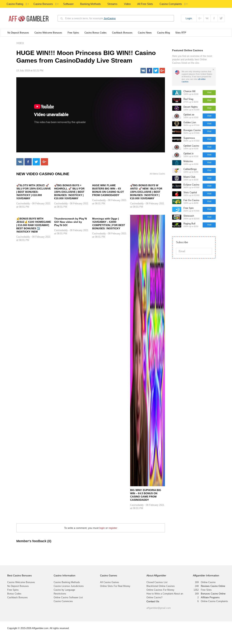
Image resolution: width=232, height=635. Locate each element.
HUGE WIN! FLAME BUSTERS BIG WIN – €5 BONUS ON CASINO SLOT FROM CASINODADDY (108, 190)
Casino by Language (64, 589)
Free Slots (206, 589)
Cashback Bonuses (122, 32)
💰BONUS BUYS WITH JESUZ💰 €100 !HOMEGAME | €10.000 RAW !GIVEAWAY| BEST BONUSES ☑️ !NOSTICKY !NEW (33, 225)
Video (127, 3)
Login (189, 18)
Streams (112, 3)
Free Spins (73, 32)
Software (68, 3)
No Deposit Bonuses (18, 32)
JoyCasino (110, 18)
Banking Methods (90, 3)
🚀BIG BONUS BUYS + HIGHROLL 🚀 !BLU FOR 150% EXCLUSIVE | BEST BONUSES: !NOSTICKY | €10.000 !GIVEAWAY (69, 192)
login (102, 527)
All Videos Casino (157, 174)
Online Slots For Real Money (115, 586)
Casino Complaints (171, 3)
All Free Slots (145, 3)
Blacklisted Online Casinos (160, 586)
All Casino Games (109, 582)
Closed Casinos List (156, 582)
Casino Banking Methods (67, 582)
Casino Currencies (63, 601)
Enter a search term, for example (90, 18)
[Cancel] (213, 69)
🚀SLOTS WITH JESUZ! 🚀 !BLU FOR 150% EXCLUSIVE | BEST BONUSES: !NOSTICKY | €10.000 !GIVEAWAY (33, 192)
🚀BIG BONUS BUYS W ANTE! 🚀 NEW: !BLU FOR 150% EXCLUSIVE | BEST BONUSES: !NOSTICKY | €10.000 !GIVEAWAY (146, 192)
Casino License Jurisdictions (69, 586)
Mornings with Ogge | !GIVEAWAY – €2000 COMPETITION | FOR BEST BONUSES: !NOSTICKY (108, 223)
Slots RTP (180, 32)
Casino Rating (15, 3)
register (113, 527)
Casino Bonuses (43, 3)
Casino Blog (163, 32)
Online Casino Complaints (214, 601)
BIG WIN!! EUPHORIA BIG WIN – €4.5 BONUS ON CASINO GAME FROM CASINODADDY (145, 495)
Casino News (145, 32)
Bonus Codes (14, 593)
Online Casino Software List (68, 597)
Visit (209, 92)
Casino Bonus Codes (95, 32)
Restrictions (60, 593)
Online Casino (208, 582)
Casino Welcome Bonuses (48, 32)
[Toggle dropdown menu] (28, 4)
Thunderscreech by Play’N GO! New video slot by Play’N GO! (70, 222)
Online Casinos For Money (160, 589)
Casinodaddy (23, 203)
